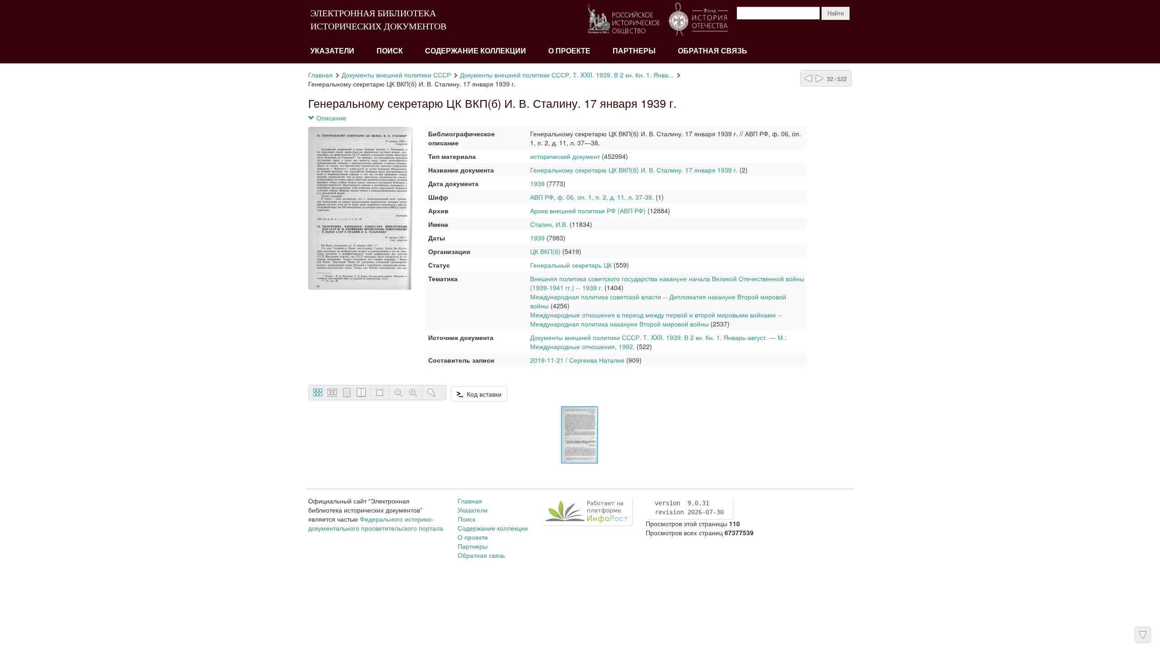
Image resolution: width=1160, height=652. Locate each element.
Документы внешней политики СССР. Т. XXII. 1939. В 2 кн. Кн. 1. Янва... (567, 74)
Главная (320, 74)
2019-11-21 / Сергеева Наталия (577, 359)
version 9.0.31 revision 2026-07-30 (689, 507)
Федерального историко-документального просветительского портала (375, 523)
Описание (330, 117)
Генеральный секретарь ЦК (571, 264)
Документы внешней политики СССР (396, 74)
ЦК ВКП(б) (546, 251)
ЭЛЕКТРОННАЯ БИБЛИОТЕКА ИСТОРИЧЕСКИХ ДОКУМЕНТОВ (378, 19)
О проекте (569, 51)
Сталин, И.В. (549, 224)
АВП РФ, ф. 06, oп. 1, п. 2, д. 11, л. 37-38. (592, 196)
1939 (537, 183)
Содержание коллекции (475, 51)
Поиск (390, 51)
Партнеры (634, 51)
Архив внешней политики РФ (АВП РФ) (588, 210)
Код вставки (482, 393)
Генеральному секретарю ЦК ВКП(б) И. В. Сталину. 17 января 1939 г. (634, 169)
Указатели (332, 51)
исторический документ (565, 156)
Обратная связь (712, 51)
